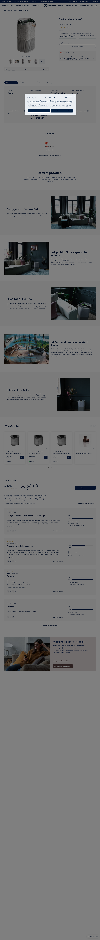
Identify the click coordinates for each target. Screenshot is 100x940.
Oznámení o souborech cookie (44, 106)
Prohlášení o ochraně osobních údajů (60, 106)
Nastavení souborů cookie (39, 110)
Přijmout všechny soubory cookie (61, 110)
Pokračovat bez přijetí (70, 95)
